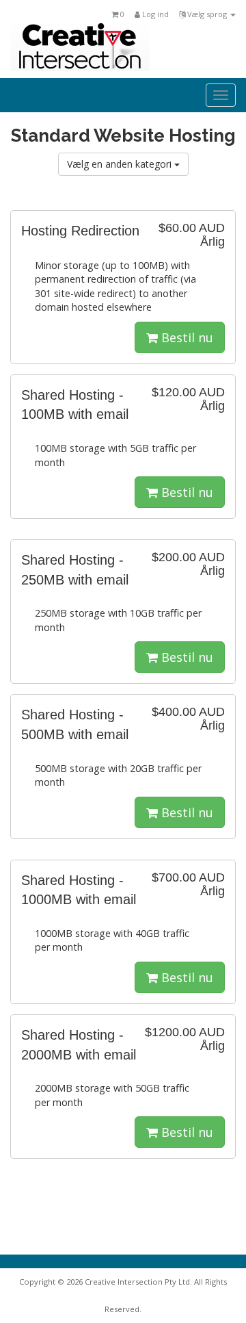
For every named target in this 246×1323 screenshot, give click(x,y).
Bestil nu (185, 337)
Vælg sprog (207, 14)
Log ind (154, 14)
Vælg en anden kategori (120, 163)
